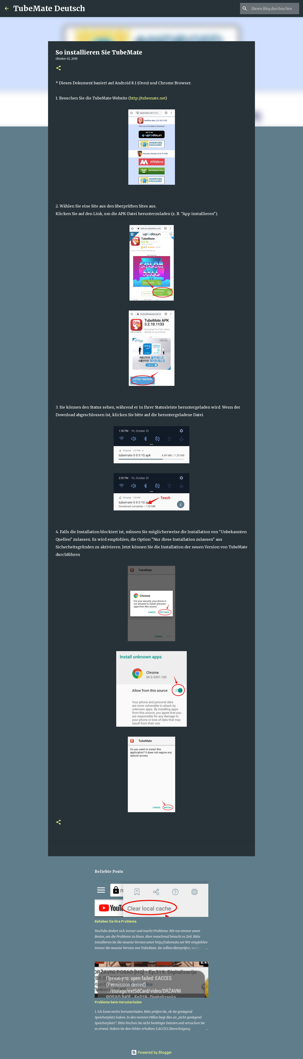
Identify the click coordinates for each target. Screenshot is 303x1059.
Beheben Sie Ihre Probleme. (116, 921)
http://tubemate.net (147, 98)
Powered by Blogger (154, 1052)
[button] (58, 68)
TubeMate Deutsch (49, 8)
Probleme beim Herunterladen (118, 1002)
